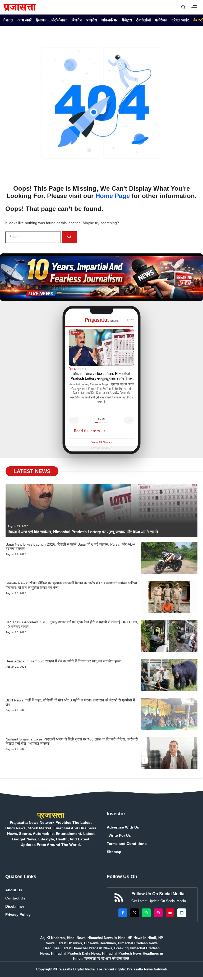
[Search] (69, 237)
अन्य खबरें (24, 20)
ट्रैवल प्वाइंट (180, 20)
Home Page (112, 195)
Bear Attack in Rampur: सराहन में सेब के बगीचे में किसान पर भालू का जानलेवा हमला (63, 661)
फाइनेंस (91, 20)
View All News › (101, 442)
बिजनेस (77, 20)
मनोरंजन (161, 20)
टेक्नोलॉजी (143, 20)
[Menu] (195, 7)
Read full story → (89, 431)
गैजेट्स (127, 20)
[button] (183, 7)
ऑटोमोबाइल (59, 20)
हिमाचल (41, 20)
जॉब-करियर (109, 20)
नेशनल (8, 20)
